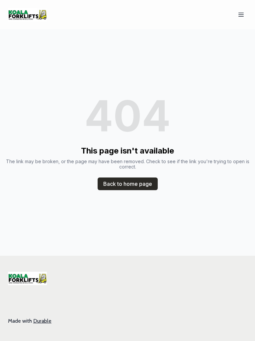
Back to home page (127, 183)
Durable (42, 321)
